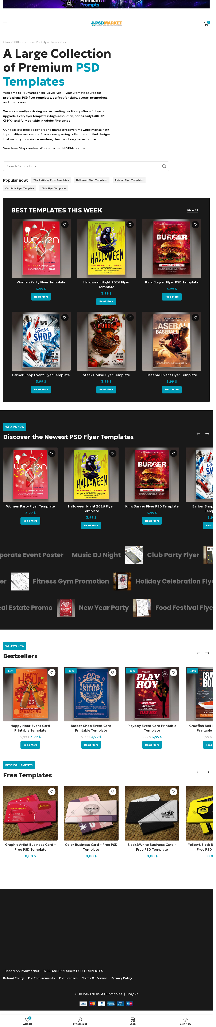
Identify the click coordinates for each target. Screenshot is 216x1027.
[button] (198, 433)
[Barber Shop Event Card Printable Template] (91, 694)
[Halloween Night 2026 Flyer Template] (106, 248)
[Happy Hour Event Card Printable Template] (30, 694)
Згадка (132, 994)
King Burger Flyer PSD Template (171, 282)
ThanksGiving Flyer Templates (51, 180)
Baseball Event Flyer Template (172, 375)
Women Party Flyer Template (41, 282)
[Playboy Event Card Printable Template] (152, 694)
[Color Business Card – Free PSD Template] (91, 813)
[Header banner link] (106, 4)
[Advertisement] (107, 926)
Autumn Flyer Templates (129, 180)
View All (192, 210)
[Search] (164, 166)
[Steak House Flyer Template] (106, 341)
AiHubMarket (111, 994)
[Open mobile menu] (5, 24)
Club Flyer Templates (54, 188)
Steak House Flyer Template (106, 375)
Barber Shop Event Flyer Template (41, 375)
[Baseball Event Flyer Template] (171, 341)
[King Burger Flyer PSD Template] (171, 248)
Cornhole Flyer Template (19, 188)
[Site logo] (106, 23)
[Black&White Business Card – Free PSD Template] (152, 813)
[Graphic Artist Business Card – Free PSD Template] (30, 813)
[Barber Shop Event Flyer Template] (41, 341)
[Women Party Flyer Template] (41, 248)
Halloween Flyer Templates (91, 180)
